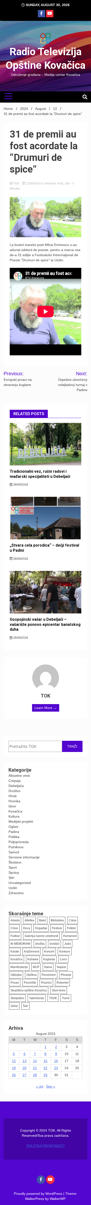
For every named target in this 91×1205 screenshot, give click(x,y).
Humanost (70, 936)
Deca (26, 928)
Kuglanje (49, 959)
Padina (13, 832)
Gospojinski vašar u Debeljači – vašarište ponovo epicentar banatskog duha (45, 624)
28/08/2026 (20, 484)
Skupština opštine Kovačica (28, 990)
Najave (61, 967)
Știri (67, 183)
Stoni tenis (59, 990)
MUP (36, 967)
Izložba (40, 943)
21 (35, 1068)
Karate (14, 951)
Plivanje (66, 975)
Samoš (13, 852)
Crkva (72, 920)
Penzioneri (48, 975)
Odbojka (16, 975)
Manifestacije (19, 967)
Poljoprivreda (18, 842)
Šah (25, 1006)
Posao (14, 982)
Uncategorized (19, 883)
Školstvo (14, 862)
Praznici (46, 982)
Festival (57, 928)
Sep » (50, 1086)
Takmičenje (36, 998)
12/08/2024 (33, 183)
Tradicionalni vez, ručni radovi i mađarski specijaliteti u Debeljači (40, 474)
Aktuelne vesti (54, 183)
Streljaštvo (17, 998)
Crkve (14, 928)
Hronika (14, 801)
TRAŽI (72, 746)
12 (14, 1061)
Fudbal (15, 936)
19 (14, 1068)
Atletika (29, 920)
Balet (42, 920)
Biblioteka (57, 920)
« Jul (39, 1086)
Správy (13, 872)
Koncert (49, 951)
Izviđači (54, 943)
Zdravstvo (16, 893)
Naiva (48, 967)
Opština (31, 975)
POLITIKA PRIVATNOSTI (45, 1146)
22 (45, 1068)
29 (45, 1075)
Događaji (41, 928)
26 (14, 1075)
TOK (16, 183)
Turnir (66, 998)
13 (24, 1061)
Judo (67, 943)
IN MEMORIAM (20, 943)
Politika (13, 837)
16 (56, 1061)
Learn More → (45, 708)
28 (35, 1075)
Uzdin (12, 888)
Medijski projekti (20, 821)
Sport (12, 867)
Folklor (71, 928)
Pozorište (30, 982)
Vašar (14, 1006)
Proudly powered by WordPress (38, 1194)
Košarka (32, 959)
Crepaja (14, 781)
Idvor (12, 806)
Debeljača (16, 786)
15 (45, 1061)
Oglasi (13, 827)
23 (56, 1068)
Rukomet (62, 982)
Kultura (13, 816)
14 (35, 1061)
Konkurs (64, 951)
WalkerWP (57, 1199)
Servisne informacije (24, 857)
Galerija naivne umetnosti (41, 936)
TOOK (53, 998)
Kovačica (15, 811)
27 (24, 1075)
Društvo (14, 791)
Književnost (31, 951)
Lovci (63, 959)
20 (24, 1068)
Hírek (12, 796)
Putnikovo (16, 847)
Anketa (15, 920)
